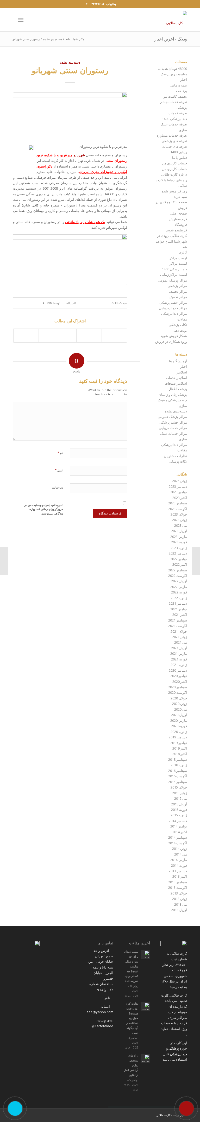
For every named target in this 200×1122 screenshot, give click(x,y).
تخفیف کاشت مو (175, 96)
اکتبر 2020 (179, 681)
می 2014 (180, 854)
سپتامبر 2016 (177, 770)
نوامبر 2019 (178, 742)
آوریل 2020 (179, 714)
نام (60, 452)
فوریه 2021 (179, 659)
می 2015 (180, 798)
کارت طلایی (163, 1115)
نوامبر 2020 (178, 675)
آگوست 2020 (177, 692)
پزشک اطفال (177, 388)
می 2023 (180, 525)
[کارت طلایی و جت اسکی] (196, 561)
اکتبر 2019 (179, 748)
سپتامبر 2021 (177, 620)
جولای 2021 (179, 631)
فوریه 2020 (179, 726)
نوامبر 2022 (178, 559)
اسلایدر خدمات (176, 377)
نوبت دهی (180, 330)
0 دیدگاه (71, 303)
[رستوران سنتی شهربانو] (70, 115)
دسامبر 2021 (178, 603)
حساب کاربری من (174, 163)
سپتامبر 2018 (177, 759)
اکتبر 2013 (179, 876)
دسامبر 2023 (178, 486)
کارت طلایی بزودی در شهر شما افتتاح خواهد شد (171, 241)
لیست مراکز (178, 258)
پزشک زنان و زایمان (173, 394)
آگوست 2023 (177, 508)
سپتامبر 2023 (177, 503)
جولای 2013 (179, 893)
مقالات (182, 319)
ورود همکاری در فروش (171, 341)
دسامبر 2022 (178, 553)
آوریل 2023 (179, 531)
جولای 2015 (179, 787)
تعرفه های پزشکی (174, 140)
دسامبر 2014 (178, 820)
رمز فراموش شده (174, 191)
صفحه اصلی (178, 213)
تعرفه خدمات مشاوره (172, 135)
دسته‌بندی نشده (52, 39)
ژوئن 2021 (179, 637)
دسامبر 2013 (178, 871)
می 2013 (180, 904)
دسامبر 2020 (178, 670)
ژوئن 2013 (179, 898)
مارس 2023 (178, 536)
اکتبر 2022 (179, 564)
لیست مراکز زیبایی (173, 274)
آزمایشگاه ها (178, 361)
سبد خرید (180, 196)
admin (47, 303)
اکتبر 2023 (179, 497)
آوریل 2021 (179, 648)
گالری (183, 252)
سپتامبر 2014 (177, 837)
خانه (68, 39)
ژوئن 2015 (179, 793)
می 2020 (180, 709)
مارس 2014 (178, 859)
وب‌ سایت (57, 487)
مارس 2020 (178, 720)
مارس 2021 (178, 653)
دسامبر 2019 (178, 737)
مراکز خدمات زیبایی (173, 308)
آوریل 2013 (179, 909)
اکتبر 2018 (179, 753)
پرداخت (181, 90)
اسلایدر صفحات (176, 383)
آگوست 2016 (177, 776)
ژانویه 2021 (179, 664)
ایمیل (59, 470)
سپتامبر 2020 (177, 687)
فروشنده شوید (176, 230)
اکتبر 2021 (179, 614)
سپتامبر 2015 (177, 781)
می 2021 (180, 642)
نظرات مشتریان (175, 455)
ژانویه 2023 (179, 547)
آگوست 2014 (177, 843)
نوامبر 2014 (178, 826)
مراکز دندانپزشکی (174, 313)
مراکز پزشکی (177, 285)
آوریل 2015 (179, 804)
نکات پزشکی (178, 324)
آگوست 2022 (177, 575)
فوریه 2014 (179, 865)
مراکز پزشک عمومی (172, 280)
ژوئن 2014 (179, 848)
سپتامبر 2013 (177, 882)
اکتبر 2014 (179, 832)
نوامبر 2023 (178, 492)
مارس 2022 (178, 586)
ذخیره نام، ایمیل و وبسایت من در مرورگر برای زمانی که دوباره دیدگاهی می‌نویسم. (43, 509)
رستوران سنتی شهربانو (70, 70)
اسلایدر (182, 372)
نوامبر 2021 (178, 609)
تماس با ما (179, 157)
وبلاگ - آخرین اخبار (170, 39)
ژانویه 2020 (179, 731)
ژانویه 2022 (179, 598)
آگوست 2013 (177, 887)
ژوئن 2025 (179, 480)
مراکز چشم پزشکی (173, 302)
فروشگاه (180, 224)
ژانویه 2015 (179, 815)
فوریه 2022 (179, 592)
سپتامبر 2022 (177, 570)
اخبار (183, 79)
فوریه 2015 (179, 809)
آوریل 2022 (179, 581)
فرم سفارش (178, 219)
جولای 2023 (179, 514)
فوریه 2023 (179, 542)
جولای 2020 (179, 698)
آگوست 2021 (177, 625)
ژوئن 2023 (179, 519)
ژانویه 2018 (179, 765)
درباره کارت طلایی (174, 174)
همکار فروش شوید (173, 335)
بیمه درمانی (178, 85)
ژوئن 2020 (179, 703)
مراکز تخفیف (178, 291)
